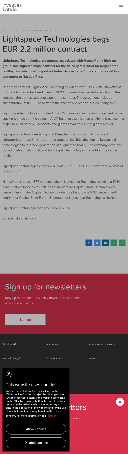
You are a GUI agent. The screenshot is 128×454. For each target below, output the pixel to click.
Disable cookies (36, 443)
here (52, 415)
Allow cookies (36, 429)
